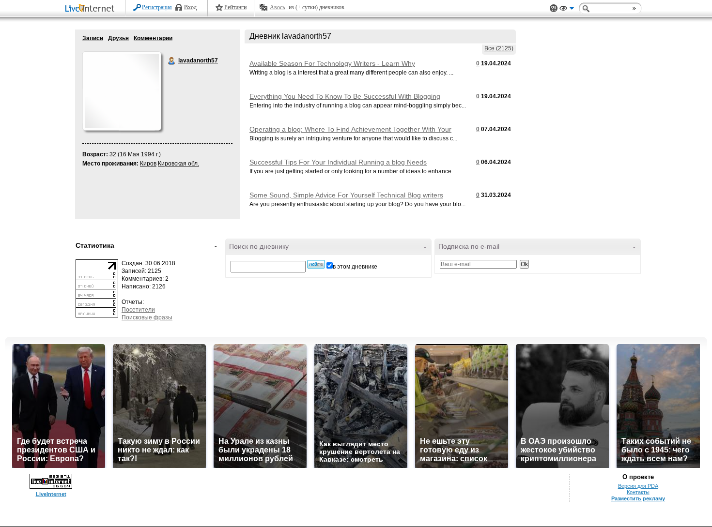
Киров (148, 163)
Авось (277, 7)
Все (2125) (498, 48)
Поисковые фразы (147, 317)
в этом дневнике (355, 266)
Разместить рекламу (638, 498)
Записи (92, 38)
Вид (566, 10)
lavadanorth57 (172, 61)
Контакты (638, 492)
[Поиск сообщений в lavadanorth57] (316, 264)
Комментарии (153, 38)
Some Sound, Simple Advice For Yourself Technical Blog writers (346, 195)
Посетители (138, 309)
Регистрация (157, 7)
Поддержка (553, 8)
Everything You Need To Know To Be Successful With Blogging (344, 96)
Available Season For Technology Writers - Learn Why (332, 63)
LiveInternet (91, 9)
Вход (190, 7)
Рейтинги (235, 7)
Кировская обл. (178, 163)
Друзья (118, 38)
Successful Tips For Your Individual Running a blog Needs (338, 162)
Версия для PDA (638, 486)
